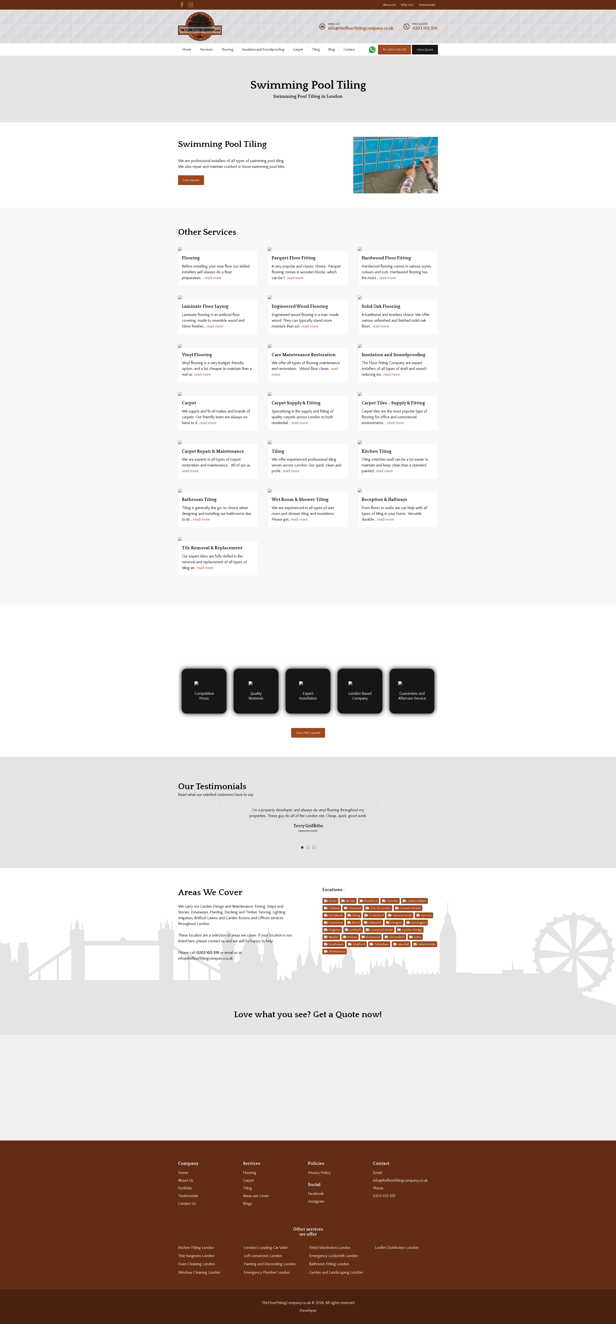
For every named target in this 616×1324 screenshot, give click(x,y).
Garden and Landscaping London (336, 1272)
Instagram (316, 1201)
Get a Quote (425, 49)
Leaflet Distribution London (396, 1247)
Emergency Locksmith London (333, 1256)
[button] (308, 1082)
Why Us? (407, 5)
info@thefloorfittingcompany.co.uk (360, 28)
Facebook (316, 1194)
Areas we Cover (256, 1196)
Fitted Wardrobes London (330, 1247)
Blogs (247, 1203)
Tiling (316, 50)
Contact (349, 50)
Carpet (298, 50)
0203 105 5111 (424, 28)
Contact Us (187, 1203)
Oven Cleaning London (196, 1264)
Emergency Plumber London (267, 1272)
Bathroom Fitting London (329, 1264)
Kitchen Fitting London (196, 1247)
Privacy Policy (319, 1173)
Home (187, 50)
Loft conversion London (263, 1256)
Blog (331, 50)
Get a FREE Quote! (308, 732)
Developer (308, 1310)
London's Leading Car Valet (266, 1247)
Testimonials (426, 5)
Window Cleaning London (199, 1272)
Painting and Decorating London (270, 1264)
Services (206, 50)
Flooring (227, 50)
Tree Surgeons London (196, 1256)
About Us (389, 5)
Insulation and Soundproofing (263, 50)
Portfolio (185, 1188)
